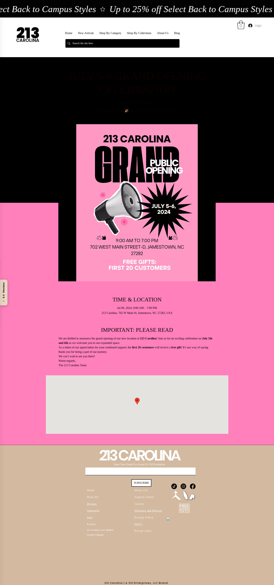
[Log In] (250, 26)
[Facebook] (193, 486)
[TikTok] (174, 486)
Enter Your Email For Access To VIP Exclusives (139, 464)
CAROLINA (27, 40)
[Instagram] (183, 486)
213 (29, 33)
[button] (139, 33)
